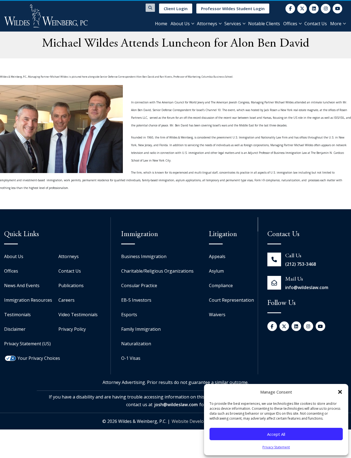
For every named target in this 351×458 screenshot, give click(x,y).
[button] (340, 392)
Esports (129, 315)
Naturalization (136, 344)
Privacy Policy (72, 329)
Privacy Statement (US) (27, 344)
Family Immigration (141, 329)
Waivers (217, 315)
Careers (66, 300)
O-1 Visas (130, 358)
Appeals (217, 256)
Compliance (221, 285)
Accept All (276, 434)
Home (161, 24)
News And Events (21, 285)
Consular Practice (139, 285)
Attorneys (207, 24)
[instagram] (325, 8)
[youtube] (337, 8)
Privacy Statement (276, 447)
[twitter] (302, 8)
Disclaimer (15, 329)
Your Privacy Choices (39, 358)
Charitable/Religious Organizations (157, 271)
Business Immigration (143, 256)
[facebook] (290, 8)
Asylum (216, 271)
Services (232, 24)
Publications (71, 285)
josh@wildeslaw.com (176, 405)
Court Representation (231, 300)
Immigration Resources (28, 300)
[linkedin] (314, 8)
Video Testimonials (78, 315)
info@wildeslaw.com (306, 287)
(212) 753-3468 (300, 264)
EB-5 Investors (136, 300)
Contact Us (315, 24)
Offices (290, 24)
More (335, 24)
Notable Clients (264, 24)
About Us (180, 24)
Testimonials (17, 315)
